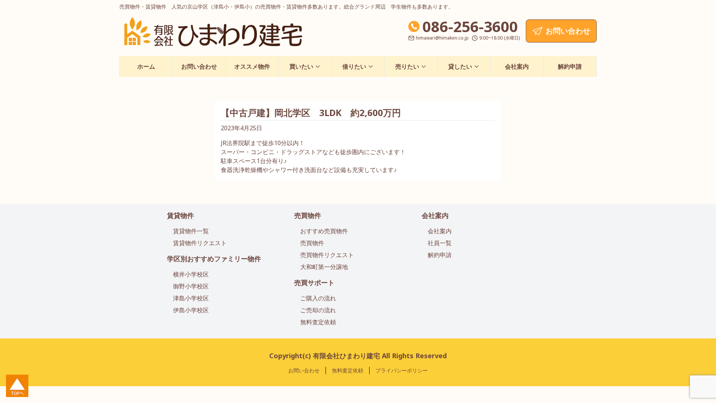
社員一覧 (440, 243)
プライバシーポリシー (402, 370)
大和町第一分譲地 (324, 267)
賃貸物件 (180, 215)
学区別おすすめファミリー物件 (214, 258)
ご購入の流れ (318, 298)
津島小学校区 (191, 298)
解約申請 (570, 66)
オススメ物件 (252, 66)
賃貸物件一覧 (191, 231)
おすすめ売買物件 (324, 231)
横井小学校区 (191, 274)
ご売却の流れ (318, 310)
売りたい (407, 66)
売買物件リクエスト (327, 255)
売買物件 (307, 215)
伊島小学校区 (191, 310)
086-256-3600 (470, 26)
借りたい (354, 66)
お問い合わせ (199, 66)
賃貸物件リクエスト (200, 243)
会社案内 (517, 66)
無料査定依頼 (318, 322)
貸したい (460, 66)
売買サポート (314, 282)
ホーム (146, 66)
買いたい (301, 66)
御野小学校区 (191, 286)
